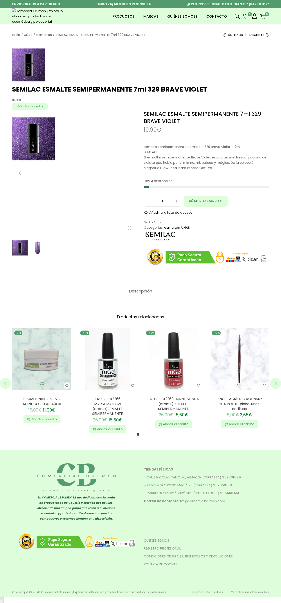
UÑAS (28, 34)
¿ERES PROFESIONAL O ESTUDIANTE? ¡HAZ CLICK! (228, 4)
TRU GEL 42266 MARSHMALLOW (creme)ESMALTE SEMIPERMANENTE (107, 406)
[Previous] (19, 172)
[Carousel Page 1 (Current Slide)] (138, 434)
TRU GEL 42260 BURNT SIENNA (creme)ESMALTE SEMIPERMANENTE (173, 403)
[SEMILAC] (160, 235)
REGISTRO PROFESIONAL (162, 548)
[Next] (129, 172)
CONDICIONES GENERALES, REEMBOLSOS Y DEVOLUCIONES (188, 556)
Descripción (140, 291)
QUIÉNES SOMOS (156, 540)
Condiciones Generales (250, 592)
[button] (168, 212)
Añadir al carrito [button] (44, 419)
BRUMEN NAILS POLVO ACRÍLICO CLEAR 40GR (42, 401)
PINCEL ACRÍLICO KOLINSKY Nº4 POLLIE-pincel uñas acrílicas (239, 403)
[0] (246, 16)
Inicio (16, 34)
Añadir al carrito (30, 106)
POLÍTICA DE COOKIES (161, 564)
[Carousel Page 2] (143, 434)
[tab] (140, 291)
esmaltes (44, 34)
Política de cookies (208, 592)
